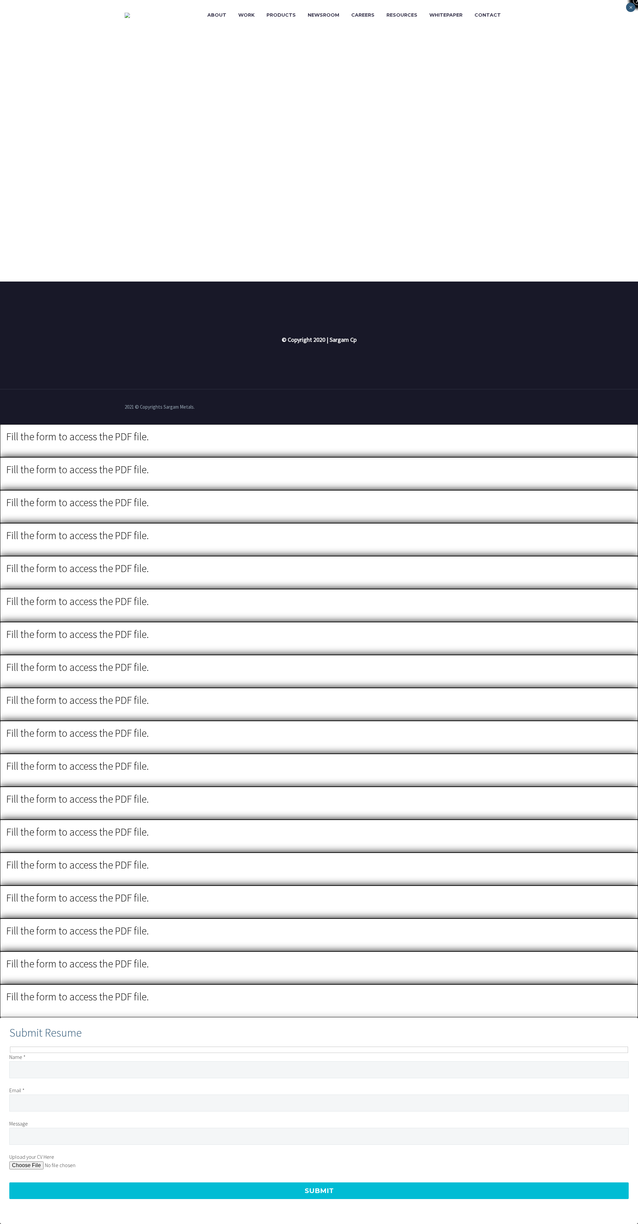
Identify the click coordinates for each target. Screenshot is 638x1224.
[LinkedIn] (502, 407)
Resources (401, 15)
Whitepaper (446, 15)
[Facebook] (494, 407)
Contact (488, 15)
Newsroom (323, 15)
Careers (362, 15)
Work (246, 15)
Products (281, 15)
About (216, 15)
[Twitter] (511, 407)
